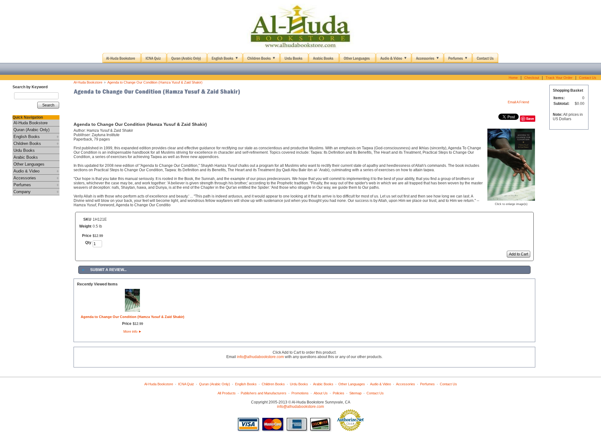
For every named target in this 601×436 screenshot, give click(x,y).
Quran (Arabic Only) (31, 129)
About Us (321, 393)
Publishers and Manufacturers (263, 393)
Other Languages (28, 164)
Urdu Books (24, 150)
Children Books (27, 143)
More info (132, 331)
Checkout (531, 78)
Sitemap (355, 393)
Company (22, 191)
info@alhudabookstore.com (260, 357)
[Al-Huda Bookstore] (300, 26)
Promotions (300, 393)
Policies (338, 393)
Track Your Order (559, 78)
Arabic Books (25, 157)
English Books (26, 136)
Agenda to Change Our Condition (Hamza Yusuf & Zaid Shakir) (155, 82)
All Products (227, 393)
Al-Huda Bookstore (30, 123)
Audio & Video (26, 171)
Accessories (24, 178)
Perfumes (22, 184)
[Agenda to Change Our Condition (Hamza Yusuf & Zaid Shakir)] (511, 199)
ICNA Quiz (186, 384)
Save (530, 118)
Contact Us (587, 78)
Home (513, 78)
